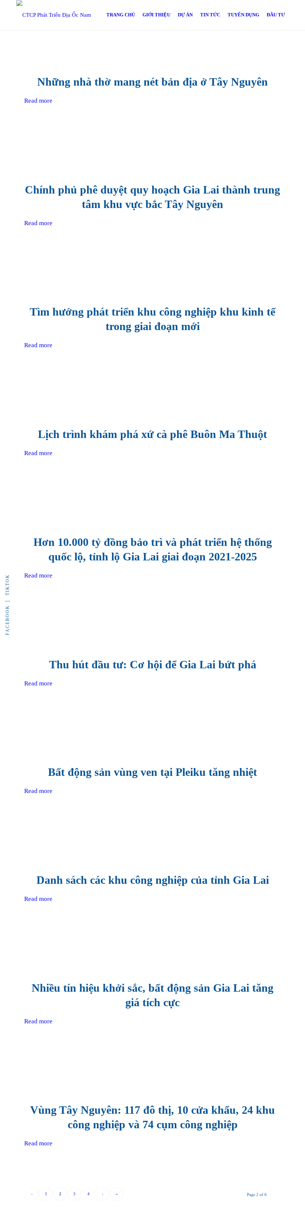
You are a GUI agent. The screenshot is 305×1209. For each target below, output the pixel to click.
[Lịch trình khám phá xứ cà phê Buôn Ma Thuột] (153, 406)
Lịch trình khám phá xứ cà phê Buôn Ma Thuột (152, 434)
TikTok (7, 584)
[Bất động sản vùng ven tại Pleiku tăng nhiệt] (153, 744)
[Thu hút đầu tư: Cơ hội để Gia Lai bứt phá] (153, 636)
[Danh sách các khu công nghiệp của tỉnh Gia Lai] (153, 852)
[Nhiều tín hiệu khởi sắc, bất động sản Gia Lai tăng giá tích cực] (153, 960)
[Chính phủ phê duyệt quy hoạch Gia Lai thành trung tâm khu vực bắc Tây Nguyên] (153, 162)
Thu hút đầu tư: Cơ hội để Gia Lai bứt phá (152, 664)
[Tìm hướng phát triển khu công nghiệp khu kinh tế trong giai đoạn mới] (153, 284)
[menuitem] (121, 15)
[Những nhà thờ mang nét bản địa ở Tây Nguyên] (153, 54)
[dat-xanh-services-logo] (61, 15)
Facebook (7, 620)
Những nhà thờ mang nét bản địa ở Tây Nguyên (152, 82)
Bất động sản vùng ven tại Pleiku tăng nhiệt (152, 772)
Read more (38, 100)
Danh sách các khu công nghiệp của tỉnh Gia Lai (152, 880)
